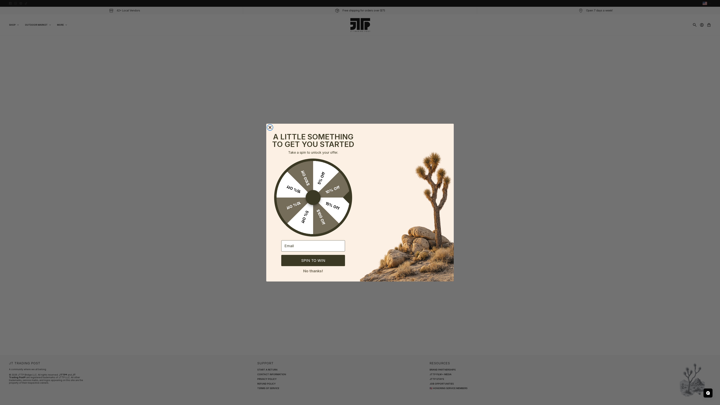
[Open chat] (708, 393)
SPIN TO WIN (313, 260)
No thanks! (313, 270)
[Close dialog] (270, 127)
